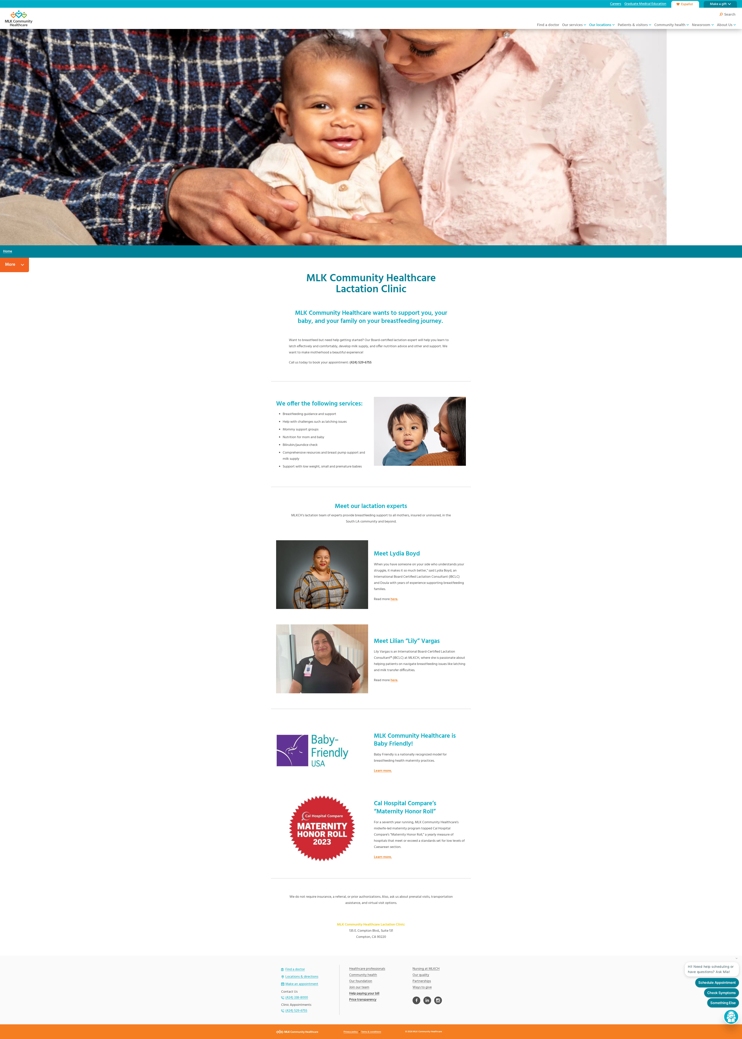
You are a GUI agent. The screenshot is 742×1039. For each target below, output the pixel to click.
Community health (363, 975)
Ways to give (422, 987)
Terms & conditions (371, 1032)
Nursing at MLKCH (426, 969)
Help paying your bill (364, 994)
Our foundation (360, 981)
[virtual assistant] (731, 1017)
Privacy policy (351, 1032)
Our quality (421, 975)
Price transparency (362, 1000)
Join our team (359, 987)
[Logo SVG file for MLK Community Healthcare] (18, 18)
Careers (615, 4)
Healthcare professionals (367, 969)
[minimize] (736, 958)
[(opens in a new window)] (416, 1000)
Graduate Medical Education (645, 4)
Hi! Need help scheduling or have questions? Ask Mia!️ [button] (711, 969)
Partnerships (422, 981)
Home (7, 251)
